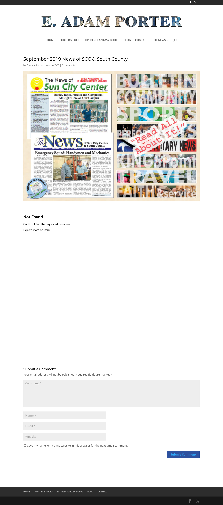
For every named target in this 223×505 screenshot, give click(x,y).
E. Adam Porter (35, 65)
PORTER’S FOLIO (69, 40)
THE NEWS (159, 40)
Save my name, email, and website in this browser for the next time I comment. (77, 445)
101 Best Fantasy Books (70, 491)
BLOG (127, 40)
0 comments (68, 65)
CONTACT (141, 40)
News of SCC (52, 65)
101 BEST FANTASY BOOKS (102, 40)
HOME (51, 40)
